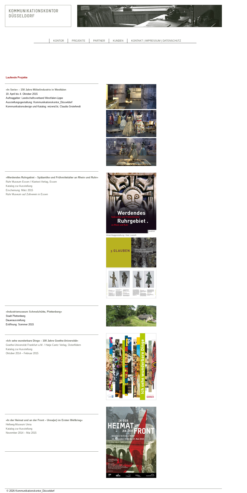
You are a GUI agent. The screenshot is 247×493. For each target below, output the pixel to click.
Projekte (78, 40)
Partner (99, 40)
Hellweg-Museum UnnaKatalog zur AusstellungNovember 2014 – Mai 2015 (21, 428)
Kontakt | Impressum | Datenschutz (156, 40)
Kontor (58, 40)
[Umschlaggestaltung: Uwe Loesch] (131, 232)
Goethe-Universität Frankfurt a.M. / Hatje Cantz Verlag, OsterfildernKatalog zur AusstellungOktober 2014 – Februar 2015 (43, 349)
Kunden (118, 40)
